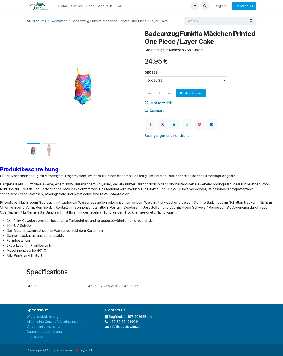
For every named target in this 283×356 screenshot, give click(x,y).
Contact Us (244, 6)
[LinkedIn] (175, 124)
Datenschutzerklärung (44, 331)
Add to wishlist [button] (161, 103)
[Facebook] (150, 124)
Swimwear (59, 21)
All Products (36, 21)
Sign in (221, 6)
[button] (205, 6)
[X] (163, 124)
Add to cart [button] (193, 93)
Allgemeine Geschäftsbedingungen (54, 322)
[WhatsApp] (187, 124)
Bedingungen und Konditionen (168, 136)
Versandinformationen (44, 327)
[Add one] (169, 93)
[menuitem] (63, 6)
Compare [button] (157, 111)
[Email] (212, 124)
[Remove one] (149, 93)
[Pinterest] (199, 124)
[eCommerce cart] (194, 6)
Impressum (35, 336)
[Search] (251, 21)
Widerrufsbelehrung (42, 317)
